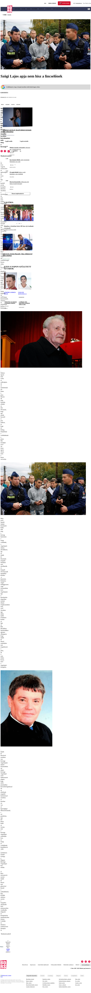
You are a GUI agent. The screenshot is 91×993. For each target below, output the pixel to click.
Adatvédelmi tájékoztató (43, 964)
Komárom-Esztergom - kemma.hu (64, 981)
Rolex (6, 308)
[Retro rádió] (61, 3)
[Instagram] (86, 962)
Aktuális (17, 8)
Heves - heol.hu (45, 986)
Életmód (34, 8)
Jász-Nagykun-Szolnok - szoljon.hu (65, 979)
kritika (11, 189)
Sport (28, 8)
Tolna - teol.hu (77, 979)
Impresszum (32, 964)
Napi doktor (57, 8)
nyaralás (12, 154)
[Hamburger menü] (4, 9)
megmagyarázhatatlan (8, 135)
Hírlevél (77, 964)
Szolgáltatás (74, 975)
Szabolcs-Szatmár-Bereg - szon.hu (64, 986)
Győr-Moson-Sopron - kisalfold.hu (48, 982)
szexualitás (12, 167)
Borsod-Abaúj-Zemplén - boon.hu (32, 984)
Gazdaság (50, 975)
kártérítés (4, 92)
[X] (2, 151)
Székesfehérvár (77, 3)
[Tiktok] (82, 962)
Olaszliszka (7, 104)
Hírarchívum (25, 964)
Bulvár (65, 975)
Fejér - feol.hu (45, 981)
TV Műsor (65, 8)
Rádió (82, 975)
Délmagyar (18, 104)
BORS (5, 14)
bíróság (2, 104)
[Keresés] (89, 9)
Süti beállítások (85, 965)
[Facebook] (89, 962)
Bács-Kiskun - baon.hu (30, 979)
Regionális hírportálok (32, 975)
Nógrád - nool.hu (62, 982)
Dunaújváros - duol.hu (46, 979)
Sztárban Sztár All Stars (10, 229)
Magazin (58, 975)
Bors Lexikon (52, 3)
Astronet (48, 8)
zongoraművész (21, 297)
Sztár (23, 8)
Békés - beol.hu (28, 982)
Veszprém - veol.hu (78, 982)
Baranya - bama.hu (29, 981)
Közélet (42, 975)
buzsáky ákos (6, 259)
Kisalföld (13, 104)
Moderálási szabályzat (68, 964)
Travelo (41, 8)
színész (6, 297)
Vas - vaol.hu (77, 981)
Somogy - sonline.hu (62, 984)
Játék (45, 3)
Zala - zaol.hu (77, 984)
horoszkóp (21, 307)
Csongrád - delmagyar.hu (30, 986)
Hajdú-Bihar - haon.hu (46, 984)
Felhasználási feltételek (56, 964)
